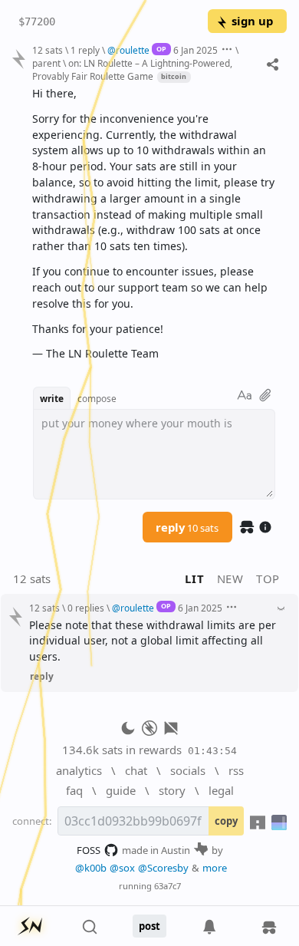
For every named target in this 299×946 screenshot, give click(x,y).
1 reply (85, 50)
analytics (79, 770)
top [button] (268, 578)
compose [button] (97, 398)
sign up (252, 20)
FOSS (88, 850)
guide (121, 790)
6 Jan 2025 (195, 50)
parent (46, 63)
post (149, 926)
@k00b (91, 868)
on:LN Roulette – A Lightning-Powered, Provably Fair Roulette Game (132, 69)
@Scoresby (163, 868)
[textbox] (153, 224)
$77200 (36, 21)
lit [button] (194, 578)
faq (74, 790)
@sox (122, 868)
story (172, 790)
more (214, 868)
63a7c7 (167, 886)
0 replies (85, 608)
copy (226, 821)
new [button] (230, 578)
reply (187, 527)
